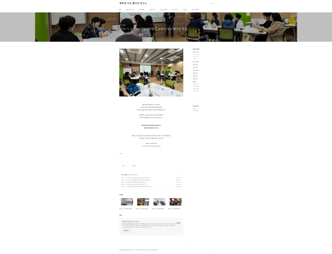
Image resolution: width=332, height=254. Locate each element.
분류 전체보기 (196, 49)
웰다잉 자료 (196, 91)
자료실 (194, 81)
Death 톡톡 (195, 9)
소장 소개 (196, 56)
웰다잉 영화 (196, 86)
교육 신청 (175, 9)
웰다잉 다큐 (196, 88)
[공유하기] (126, 166)
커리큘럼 (141, 9)
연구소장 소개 (130, 9)
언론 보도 (195, 79)
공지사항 (195, 76)
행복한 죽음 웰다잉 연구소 (133, 3)
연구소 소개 (196, 52)
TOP (211, 250)
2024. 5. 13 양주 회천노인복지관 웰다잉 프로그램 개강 (135, 178)
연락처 (185, 9)
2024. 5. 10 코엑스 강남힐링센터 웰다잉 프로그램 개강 (135, 180)
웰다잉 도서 (196, 84)
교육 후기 (152, 9)
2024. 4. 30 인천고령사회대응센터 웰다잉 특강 (133, 182)
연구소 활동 (124, 175)
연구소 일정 (163, 9)
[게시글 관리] (128, 166)
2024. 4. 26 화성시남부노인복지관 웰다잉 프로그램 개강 (135, 186)
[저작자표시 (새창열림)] (138, 166)
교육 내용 (195, 64)
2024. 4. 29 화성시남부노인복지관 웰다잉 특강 (133, 184)
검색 (207, 3)
